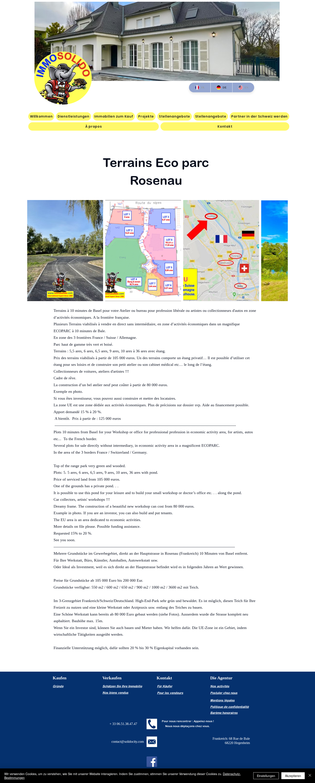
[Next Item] (280, 251)
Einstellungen (266, 776)
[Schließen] (309, 776)
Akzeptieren (293, 776)
